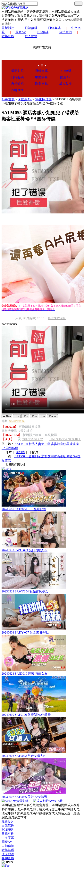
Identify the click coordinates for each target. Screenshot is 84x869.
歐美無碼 (41, 83)
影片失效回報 (57, 318)
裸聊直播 (17, 90)
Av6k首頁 (8, 99)
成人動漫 (31, 36)
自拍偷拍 (65, 32)
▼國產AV (25, 99)
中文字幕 (41, 77)
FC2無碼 (42, 32)
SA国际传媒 (43, 99)
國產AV (20, 32)
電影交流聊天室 (32, 439)
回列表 (20, 452)
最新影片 (8, 28)
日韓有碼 (54, 28)
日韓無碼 (31, 28)
